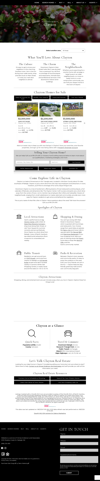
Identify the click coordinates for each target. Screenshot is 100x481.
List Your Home (77, 97)
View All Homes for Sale (23, 98)
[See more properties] (84, 123)
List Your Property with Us (68, 382)
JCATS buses (30, 258)
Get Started (76, 162)
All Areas (65, 50)
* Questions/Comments (68, 455)
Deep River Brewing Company (34, 224)
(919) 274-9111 (5, 443)
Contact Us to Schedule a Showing (32, 378)
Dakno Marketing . (23, 463)
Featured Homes (59, 97)
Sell (27, 429)
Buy (22, 429)
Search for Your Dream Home (68, 378)
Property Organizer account (68, 147)
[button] (84, 125)
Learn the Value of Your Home (31, 382)
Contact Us (73, 168)
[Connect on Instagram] (5, 448)
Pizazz (81, 238)
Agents (43, 429)
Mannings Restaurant (71, 234)
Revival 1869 (77, 232)
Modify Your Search (41, 97)
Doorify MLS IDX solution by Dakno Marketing (50, 413)
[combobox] (32, 162)
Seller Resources (26, 168)
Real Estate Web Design (8, 463)
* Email (62, 447)
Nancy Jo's (67, 230)
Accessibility (13, 460)
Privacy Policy (5, 460)
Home (36, 2)
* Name (62, 434)
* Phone (63, 441)
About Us (34, 429)
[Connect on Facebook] (2, 448)
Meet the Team (50, 168)
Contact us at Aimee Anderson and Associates (45, 366)
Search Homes (13, 429)
